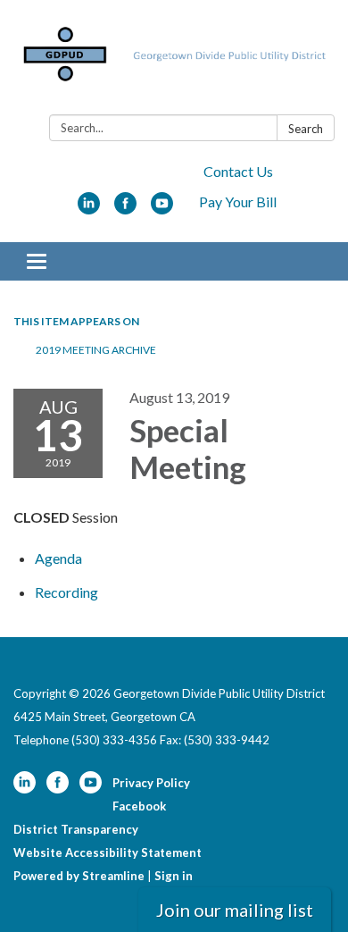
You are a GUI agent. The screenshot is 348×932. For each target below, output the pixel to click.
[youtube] (162, 208)
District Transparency (75, 829)
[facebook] (125, 208)
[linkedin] (89, 208)
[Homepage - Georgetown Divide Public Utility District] (174, 61)
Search (305, 129)
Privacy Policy (151, 783)
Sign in (173, 876)
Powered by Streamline (79, 876)
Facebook (139, 806)
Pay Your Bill (238, 201)
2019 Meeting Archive (96, 350)
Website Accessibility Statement (107, 852)
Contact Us (238, 171)
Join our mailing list (234, 909)
